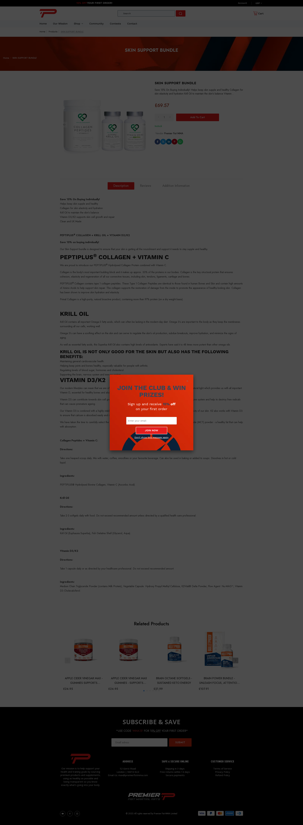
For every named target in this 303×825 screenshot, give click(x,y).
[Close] (187, 381)
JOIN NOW (151, 430)
